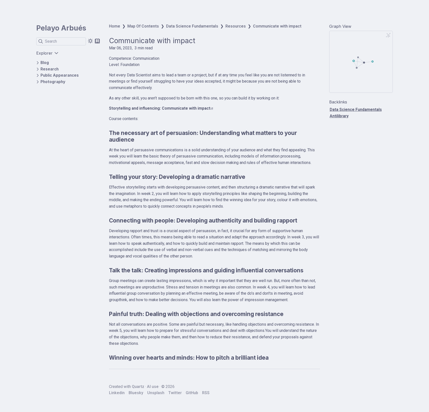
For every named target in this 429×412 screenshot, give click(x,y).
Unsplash (155, 392)
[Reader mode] (97, 41)
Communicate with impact (277, 26)
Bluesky (136, 392)
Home (114, 26)
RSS (206, 392)
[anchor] (139, 139)
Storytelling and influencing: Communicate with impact (159, 108)
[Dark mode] (90, 41)
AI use (153, 386)
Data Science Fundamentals (192, 26)
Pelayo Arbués (61, 28)
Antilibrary (339, 116)
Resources (235, 26)
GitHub (192, 392)
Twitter (175, 392)
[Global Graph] (388, 35)
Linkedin (117, 392)
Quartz (138, 386)
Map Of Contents (143, 26)
